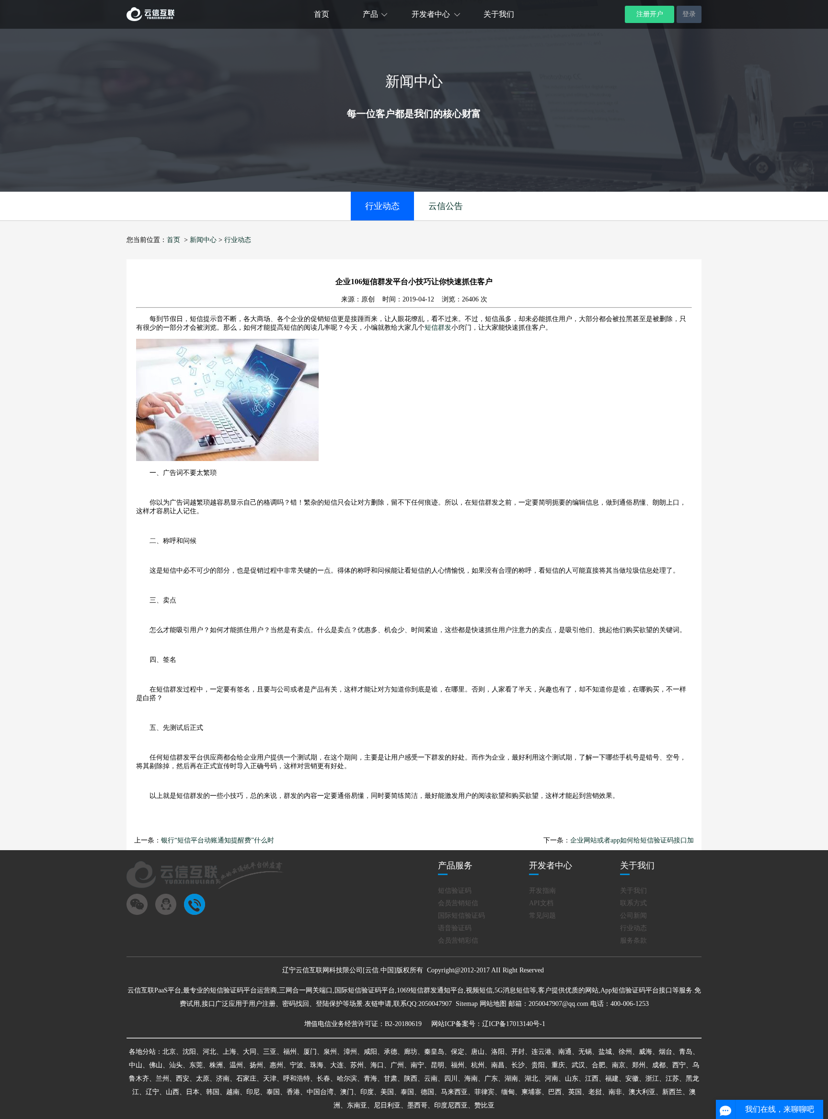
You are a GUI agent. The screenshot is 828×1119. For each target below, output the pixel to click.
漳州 (350, 1051)
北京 (169, 1051)
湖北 (531, 1078)
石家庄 (246, 1078)
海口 (377, 1065)
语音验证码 (455, 928)
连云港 (541, 1051)
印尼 (253, 1092)
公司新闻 (633, 915)
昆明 (437, 1065)
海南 (471, 1078)
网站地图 (493, 1003)
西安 (182, 1078)
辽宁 (152, 1092)
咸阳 (370, 1051)
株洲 (216, 1065)
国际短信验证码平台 (364, 990)
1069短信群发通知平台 (430, 990)
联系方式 (633, 903)
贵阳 (538, 1065)
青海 (370, 1078)
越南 (233, 1092)
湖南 (511, 1078)
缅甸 (508, 1092)
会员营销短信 (458, 903)
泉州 (330, 1051)
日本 (192, 1092)
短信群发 (438, 327)
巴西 (555, 1092)
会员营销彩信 (458, 940)
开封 (518, 1051)
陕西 (410, 1078)
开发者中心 (431, 14)
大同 (249, 1051)
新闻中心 (203, 239)
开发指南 (542, 890)
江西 (591, 1078)
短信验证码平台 (233, 990)
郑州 (638, 1065)
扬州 (256, 1065)
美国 (387, 1092)
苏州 (357, 1065)
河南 (551, 1078)
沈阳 (189, 1051)
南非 (615, 1092)
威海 (645, 1051)
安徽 (632, 1078)
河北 (209, 1051)
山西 (172, 1092)
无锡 (585, 1051)
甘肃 (390, 1078)
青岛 (685, 1051)
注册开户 (649, 14)
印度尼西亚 (451, 1105)
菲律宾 (484, 1092)
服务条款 (633, 940)
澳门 (347, 1092)
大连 (337, 1065)
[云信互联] (150, 19)
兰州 (162, 1078)
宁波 (296, 1065)
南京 (618, 1065)
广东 (491, 1078)
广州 (397, 1065)
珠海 (316, 1065)
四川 (451, 1078)
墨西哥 (417, 1105)
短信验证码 (455, 890)
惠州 (276, 1065)
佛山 (155, 1065)
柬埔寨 (531, 1092)
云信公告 (445, 206)
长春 (323, 1078)
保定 (457, 1051)
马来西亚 (454, 1092)
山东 (571, 1078)
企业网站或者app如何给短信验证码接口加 (632, 840)
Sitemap (467, 1003)
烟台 (665, 1051)
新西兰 (672, 1092)
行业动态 (382, 206)
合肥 (598, 1065)
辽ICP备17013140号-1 (513, 1023)
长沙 (518, 1065)
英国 (575, 1092)
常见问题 (542, 915)
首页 (321, 14)
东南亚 (357, 1105)
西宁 (679, 1065)
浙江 (652, 1078)
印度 (367, 1092)
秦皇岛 (434, 1051)
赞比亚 (484, 1105)
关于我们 (498, 14)
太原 (202, 1078)
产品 (370, 14)
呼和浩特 (296, 1078)
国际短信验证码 (461, 915)
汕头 (176, 1065)
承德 (390, 1051)
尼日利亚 (387, 1105)
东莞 (196, 1065)
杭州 (477, 1065)
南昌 (498, 1065)
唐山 (477, 1051)
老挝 (595, 1092)
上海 (229, 1051)
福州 (290, 1051)
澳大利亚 (642, 1092)
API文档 (541, 903)
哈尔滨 (347, 1078)
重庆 (558, 1065)
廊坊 (410, 1051)
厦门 (310, 1051)
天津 (269, 1078)
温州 (236, 1065)
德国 (427, 1092)
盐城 (605, 1051)
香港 (293, 1092)
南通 (565, 1051)
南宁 (417, 1065)
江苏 (672, 1078)
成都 (659, 1065)
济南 (223, 1078)
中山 (135, 1065)
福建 (612, 1078)
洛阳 (498, 1051)
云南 (430, 1078)
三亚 (269, 1051)
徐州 (625, 1051)
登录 (689, 14)
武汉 (578, 1065)
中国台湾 (320, 1092)
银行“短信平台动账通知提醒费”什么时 (217, 840)
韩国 (212, 1092)
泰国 (273, 1092)
